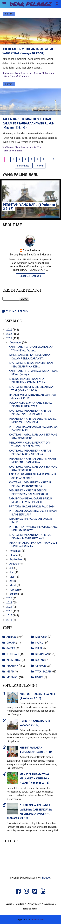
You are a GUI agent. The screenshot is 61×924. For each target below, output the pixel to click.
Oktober (14, 555)
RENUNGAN (42, 654)
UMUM (39, 677)
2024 (9, 338)
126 (52, 159)
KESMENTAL (14, 660)
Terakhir (39, 165)
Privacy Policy (34, 904)
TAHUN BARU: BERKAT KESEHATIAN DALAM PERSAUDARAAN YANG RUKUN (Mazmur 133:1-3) (28, 123)
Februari (14, 589)
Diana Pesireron (32, 250)
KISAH (10, 671)
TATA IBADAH (43, 671)
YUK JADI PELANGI (17, 311)
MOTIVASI (12, 677)
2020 (9, 611)
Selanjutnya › (23, 165)
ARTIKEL (11, 636)
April (12, 581)
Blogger (46, 877)
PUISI (38, 648)
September (16, 559)
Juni (12, 572)
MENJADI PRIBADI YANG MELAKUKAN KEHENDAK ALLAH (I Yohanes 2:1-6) (34, 778)
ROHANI (40, 660)
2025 (9, 333)
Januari (13, 593)
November (15, 550)
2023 (9, 598)
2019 (9, 615)
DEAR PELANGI (30, 4)
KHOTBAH (9, 14)
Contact (20, 904)
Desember (15, 342)
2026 (9, 329)
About (9, 904)
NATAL (39, 642)
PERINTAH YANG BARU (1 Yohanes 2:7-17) (29, 207)
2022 (9, 602)
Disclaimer (49, 904)
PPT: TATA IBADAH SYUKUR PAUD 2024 (32, 506)
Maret (13, 585)
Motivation (41, 636)
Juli (11, 568)
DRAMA (11, 642)
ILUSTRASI (13, 654)
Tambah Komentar (20, 76)
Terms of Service (30, 908)
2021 (9, 606)
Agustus (14, 563)
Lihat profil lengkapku (30, 276)
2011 (9, 619)
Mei (11, 576)
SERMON (40, 665)
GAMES (11, 648)
